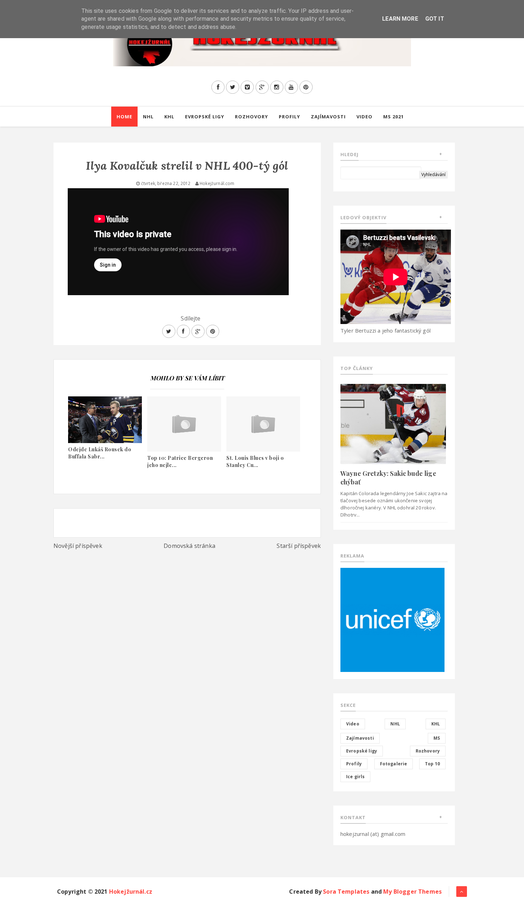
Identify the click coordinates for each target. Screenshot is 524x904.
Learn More (400, 18)
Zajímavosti (328, 116)
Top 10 (432, 764)
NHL (148, 116)
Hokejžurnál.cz (130, 891)
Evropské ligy (204, 116)
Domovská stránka (189, 546)
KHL (169, 116)
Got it (434, 18)
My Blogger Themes (412, 891)
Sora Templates (346, 891)
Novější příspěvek (77, 546)
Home (124, 116)
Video (364, 116)
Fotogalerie (393, 764)
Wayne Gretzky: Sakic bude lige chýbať (388, 477)
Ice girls (355, 777)
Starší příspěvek (299, 546)
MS (436, 738)
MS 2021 (393, 116)
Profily (289, 116)
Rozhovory (251, 116)
